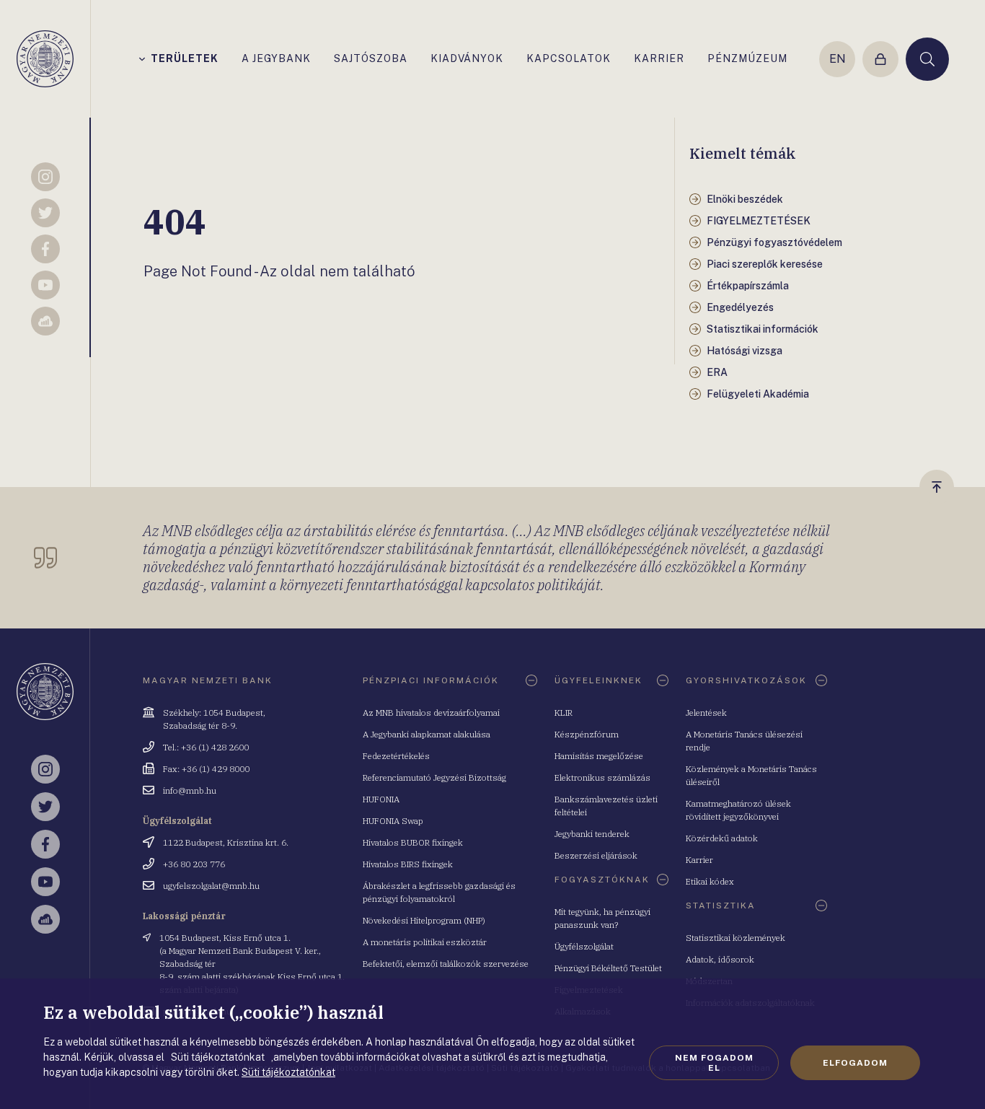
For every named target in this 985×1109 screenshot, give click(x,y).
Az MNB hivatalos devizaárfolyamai (431, 712)
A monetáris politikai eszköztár (425, 942)
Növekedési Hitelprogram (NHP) (424, 920)
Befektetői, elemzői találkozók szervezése (446, 963)
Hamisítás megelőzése (599, 755)
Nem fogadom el (714, 1063)
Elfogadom (855, 1063)
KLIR (564, 712)
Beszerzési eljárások (596, 855)
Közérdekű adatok (722, 838)
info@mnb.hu (189, 790)
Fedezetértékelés (396, 755)
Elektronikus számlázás (602, 777)
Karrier (699, 859)
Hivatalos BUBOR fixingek (413, 842)
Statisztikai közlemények (735, 937)
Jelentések (706, 712)
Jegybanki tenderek (592, 833)
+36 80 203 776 (194, 864)
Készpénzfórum (587, 734)
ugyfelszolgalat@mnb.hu (211, 885)
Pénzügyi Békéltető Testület (608, 968)
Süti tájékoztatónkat (288, 1072)
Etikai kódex (710, 881)
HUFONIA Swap (393, 820)
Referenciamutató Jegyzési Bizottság (434, 777)
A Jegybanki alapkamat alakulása (426, 734)
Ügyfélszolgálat (584, 946)
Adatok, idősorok (720, 959)
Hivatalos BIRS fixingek (408, 864)
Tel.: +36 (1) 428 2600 (206, 747)
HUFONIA (381, 799)
